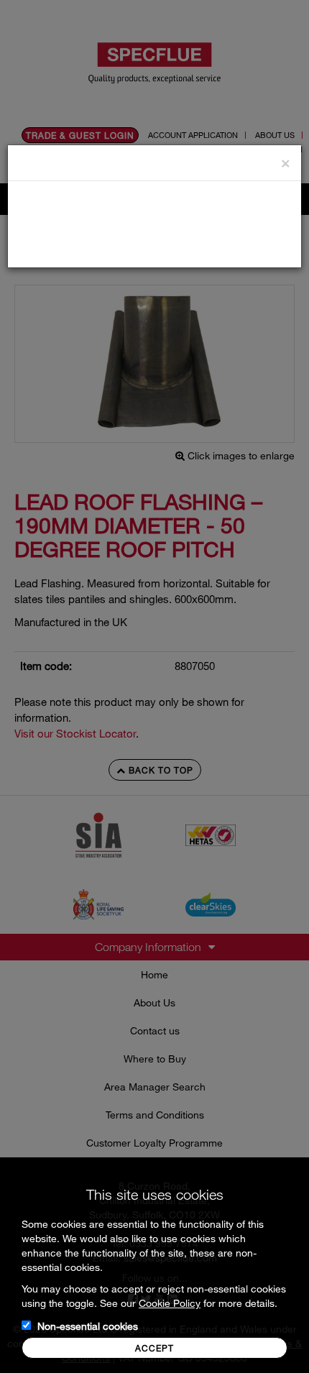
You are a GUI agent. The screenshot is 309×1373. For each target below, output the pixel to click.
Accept (154, 1348)
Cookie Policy (169, 1303)
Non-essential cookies (87, 1326)
